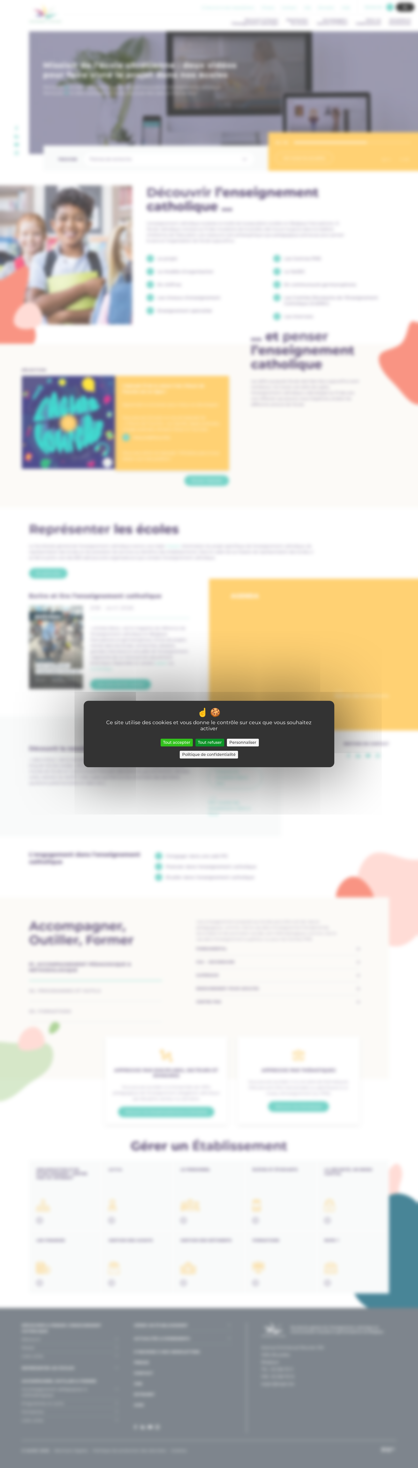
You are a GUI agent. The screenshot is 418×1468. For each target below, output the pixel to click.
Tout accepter (176, 742)
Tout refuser (210, 742)
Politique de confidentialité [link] (209, 754)
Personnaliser (242, 742)
